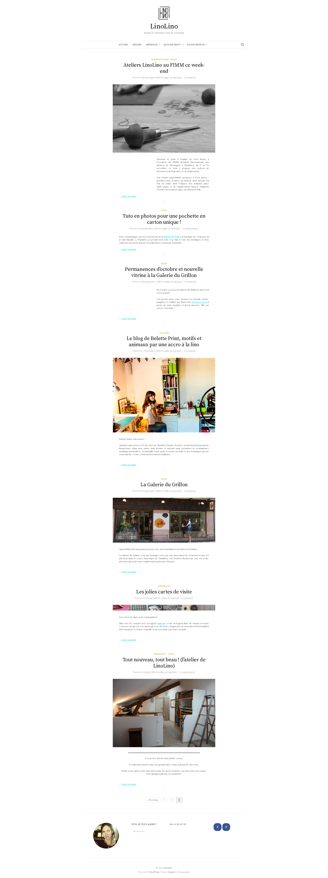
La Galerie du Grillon (164, 484)
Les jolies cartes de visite (164, 592)
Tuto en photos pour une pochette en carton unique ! (164, 219)
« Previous (152, 800)
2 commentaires (190, 228)
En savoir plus (195, 44)
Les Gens (164, 333)
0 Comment (190, 77)
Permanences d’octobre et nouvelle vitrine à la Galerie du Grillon (164, 272)
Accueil (123, 44)
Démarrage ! (164, 586)
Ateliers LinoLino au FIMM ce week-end (164, 68)
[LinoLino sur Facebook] (218, 827)
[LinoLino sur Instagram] (226, 827)
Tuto (164, 210)
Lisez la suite (129, 196)
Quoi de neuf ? (172, 44)
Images (137, 44)
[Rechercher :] (242, 44)
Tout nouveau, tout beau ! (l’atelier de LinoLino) (164, 663)
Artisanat (152, 44)
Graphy (171, 872)
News (174, 59)
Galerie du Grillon (172, 236)
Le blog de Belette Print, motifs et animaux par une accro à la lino (163, 341)
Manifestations (160, 59)
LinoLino (164, 26)
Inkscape (161, 623)
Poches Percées (199, 302)
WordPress (154, 872)
